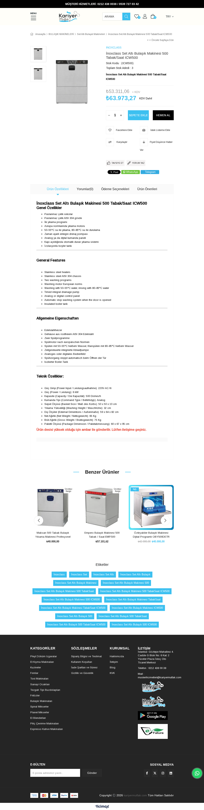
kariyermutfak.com (135, 795)
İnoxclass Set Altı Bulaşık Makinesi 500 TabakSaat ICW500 (135, 591)
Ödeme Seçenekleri (115, 189)
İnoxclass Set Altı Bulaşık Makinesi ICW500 (137, 607)
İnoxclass (59, 574)
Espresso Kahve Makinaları (46, 729)
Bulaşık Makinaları (41, 701)
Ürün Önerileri (147, 189)
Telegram (150, 171)
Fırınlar (34, 673)
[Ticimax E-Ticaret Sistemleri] (102, 807)
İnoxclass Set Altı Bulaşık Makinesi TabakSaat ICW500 (73, 607)
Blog (112, 667)
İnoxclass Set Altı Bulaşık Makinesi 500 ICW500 (72, 599)
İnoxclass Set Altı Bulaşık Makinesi (75, 582)
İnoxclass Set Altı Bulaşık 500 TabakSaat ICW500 (76, 624)
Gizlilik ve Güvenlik (82, 673)
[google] (156, 715)
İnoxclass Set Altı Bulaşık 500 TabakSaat (123, 616)
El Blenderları (38, 717)
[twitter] (155, 773)
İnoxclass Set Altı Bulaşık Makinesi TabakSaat (133, 599)
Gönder (92, 772)
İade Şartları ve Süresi (84, 667)
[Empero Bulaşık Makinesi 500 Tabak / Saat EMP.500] (102, 507)
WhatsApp (132, 171)
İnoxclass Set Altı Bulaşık (135, 574)
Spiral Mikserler (39, 706)
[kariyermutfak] (156, 686)
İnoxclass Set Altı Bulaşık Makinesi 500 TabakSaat (64, 591)
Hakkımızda (117, 656)
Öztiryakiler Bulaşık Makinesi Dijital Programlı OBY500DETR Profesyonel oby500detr (151, 534)
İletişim (114, 661)
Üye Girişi (145, 16)
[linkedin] (171, 773)
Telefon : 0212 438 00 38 (152, 668)
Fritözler (35, 695)
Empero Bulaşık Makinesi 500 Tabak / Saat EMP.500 (102, 534)
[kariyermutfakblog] (156, 701)
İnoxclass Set (79, 574)
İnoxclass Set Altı (103, 574)
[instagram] (163, 773)
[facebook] (147, 773)
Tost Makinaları (39, 678)
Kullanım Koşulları (81, 661)
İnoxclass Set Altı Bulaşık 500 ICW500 (134, 624)
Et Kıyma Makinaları (42, 661)
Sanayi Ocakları (40, 684)
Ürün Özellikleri (58, 189)
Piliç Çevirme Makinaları (44, 723)
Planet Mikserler (39, 712)
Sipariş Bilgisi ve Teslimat (86, 656)
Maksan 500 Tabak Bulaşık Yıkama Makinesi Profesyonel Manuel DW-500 (53, 534)
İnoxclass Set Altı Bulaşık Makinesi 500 (126, 582)
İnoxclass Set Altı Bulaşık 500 (74, 616)
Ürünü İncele (57, 522)
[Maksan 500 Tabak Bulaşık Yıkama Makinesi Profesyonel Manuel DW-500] (53, 507)
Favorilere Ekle (48, 522)
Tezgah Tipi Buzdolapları (45, 689)
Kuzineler (35, 667)
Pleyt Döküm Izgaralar (43, 656)
